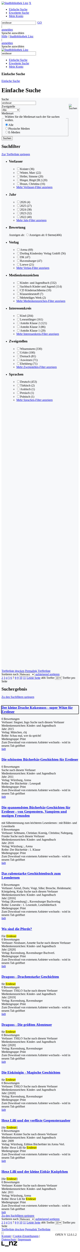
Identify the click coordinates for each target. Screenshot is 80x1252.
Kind (23, 315)
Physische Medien (19, 128)
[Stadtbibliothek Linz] (14, 3)
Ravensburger (28, 260)
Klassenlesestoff (29, 294)
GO (39, 22)
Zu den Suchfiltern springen (17, 697)
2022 (23, 217)
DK (22, 257)
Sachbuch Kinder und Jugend (37, 286)
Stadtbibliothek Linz (21, 36)
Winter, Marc (27, 172)
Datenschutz (8, 1239)
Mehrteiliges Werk (31, 297)
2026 (23, 202)
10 (20, 677)
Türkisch (25, 385)
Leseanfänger (28, 319)
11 (24, 677)
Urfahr (24, 352)
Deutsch (25, 381)
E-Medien (14, 132)
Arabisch (25, 389)
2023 (23, 213)
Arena (23, 249)
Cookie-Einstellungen (26, 1236)
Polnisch (25, 396)
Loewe (24, 264)
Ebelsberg (26, 363)
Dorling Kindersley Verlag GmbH (40, 253)
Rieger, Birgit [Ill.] (31, 180)
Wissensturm (27, 348)
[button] (74, 107)
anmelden (7, 29)
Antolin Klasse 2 (30, 323)
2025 (23, 205)
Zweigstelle (8, 106)
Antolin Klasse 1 (30, 330)
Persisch (25, 392)
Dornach (25, 356)
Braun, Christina (29, 183)
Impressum (24, 1239)
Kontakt (6, 1236)
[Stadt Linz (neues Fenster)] (9, 1245)
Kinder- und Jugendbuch (34, 282)
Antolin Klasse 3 (30, 326)
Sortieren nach (9, 674)
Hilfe (4, 36)
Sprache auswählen (12, 33)
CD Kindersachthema (33, 290)
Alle (10, 124)
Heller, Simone (29, 176)
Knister (24, 169)
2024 (23, 209)
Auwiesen (26, 360)
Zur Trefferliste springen (15, 154)
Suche (5, 99)
